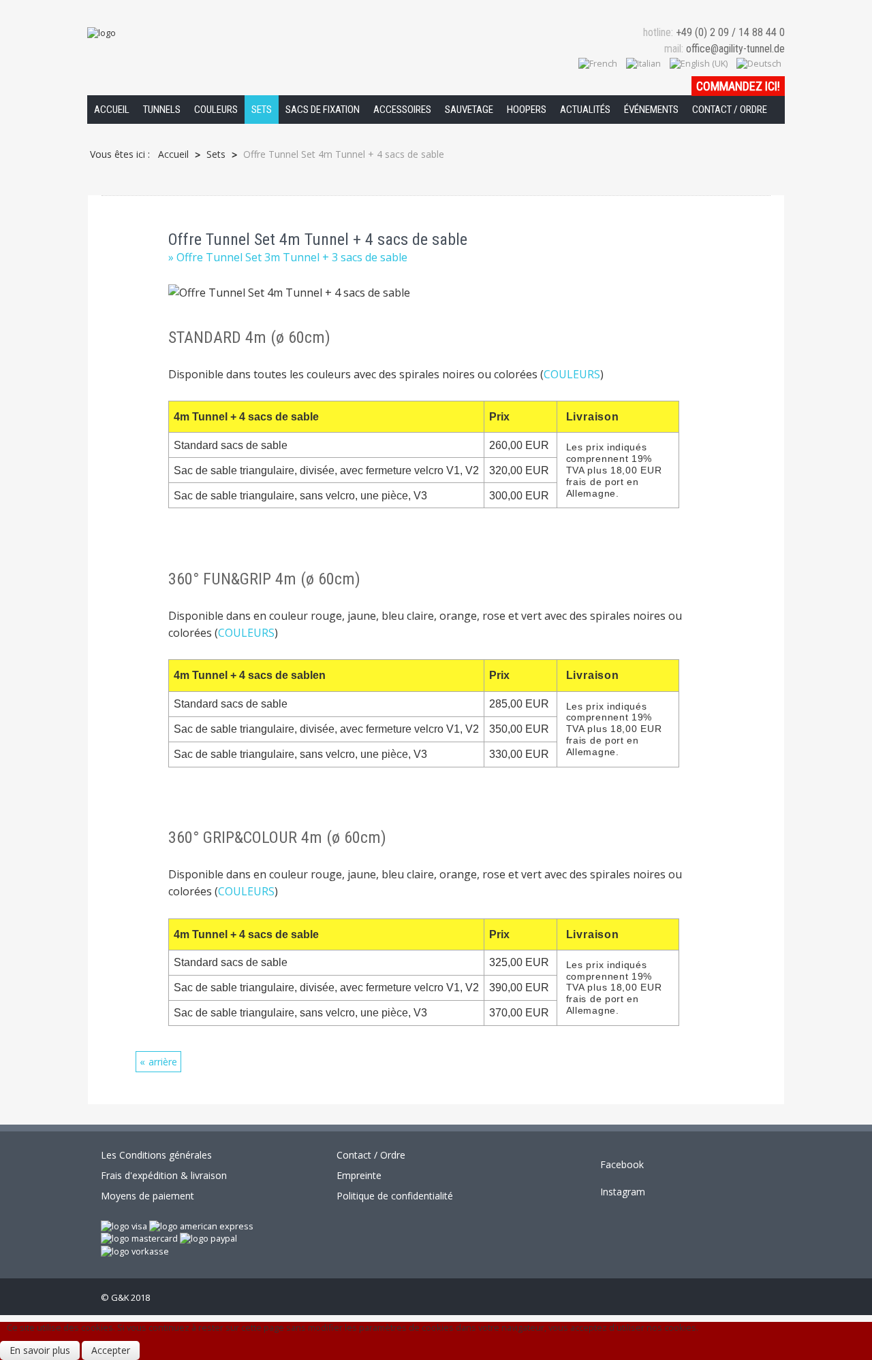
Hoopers (526, 109)
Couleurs (216, 109)
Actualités (585, 109)
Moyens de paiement (147, 1195)
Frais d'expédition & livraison (164, 1175)
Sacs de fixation (322, 109)
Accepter (110, 1350)
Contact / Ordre (729, 109)
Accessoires (402, 109)
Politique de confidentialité (395, 1195)
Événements (651, 109)
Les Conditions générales (156, 1154)
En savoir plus (40, 1350)
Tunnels (162, 109)
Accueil (111, 109)
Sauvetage (469, 109)
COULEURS (572, 374)
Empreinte (359, 1175)
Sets (261, 109)
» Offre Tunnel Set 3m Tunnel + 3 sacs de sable (287, 257)
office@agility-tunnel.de (735, 48)
